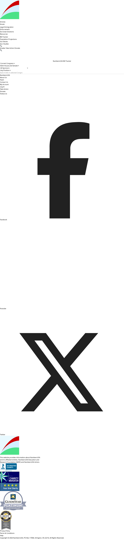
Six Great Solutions (7, 32)
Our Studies (4, 44)
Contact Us (4, 82)
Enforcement (5, 29)
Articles (2, 22)
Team (2, 80)
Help (1, 535)
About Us (3, 77)
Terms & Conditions (7, 533)
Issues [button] (2, 24)
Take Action (4, 89)
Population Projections (8, 39)
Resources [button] (4, 34)
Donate (2, 91)
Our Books (4, 41)
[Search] (62, 50)
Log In (2, 87)
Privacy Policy (5, 531)
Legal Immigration (6, 27)
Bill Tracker (4, 37)
